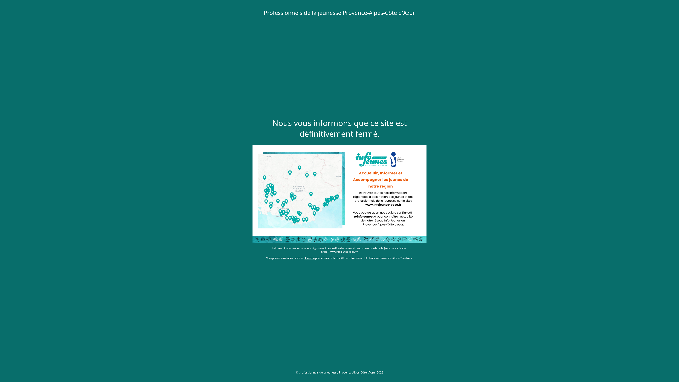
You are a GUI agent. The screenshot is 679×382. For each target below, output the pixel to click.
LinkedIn (309, 258)
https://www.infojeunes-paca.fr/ (339, 252)
